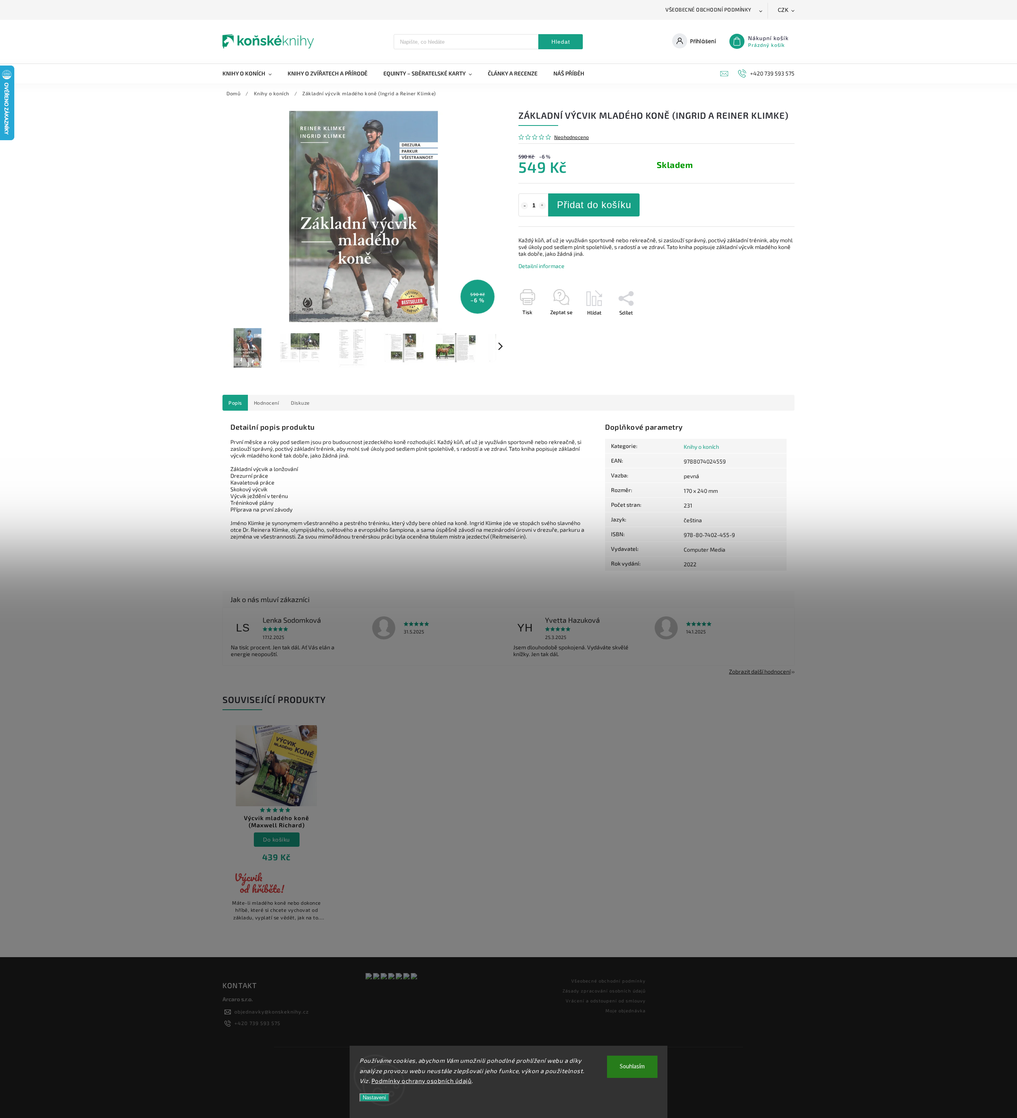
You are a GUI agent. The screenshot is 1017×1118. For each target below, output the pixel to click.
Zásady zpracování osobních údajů (604, 990)
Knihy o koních (701, 446)
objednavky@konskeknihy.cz (271, 1011)
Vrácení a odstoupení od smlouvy (606, 1000)
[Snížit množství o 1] (524, 205)
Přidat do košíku (594, 204)
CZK (783, 10)
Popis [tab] (235, 403)
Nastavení (374, 1098)
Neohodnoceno (571, 137)
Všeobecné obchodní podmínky (708, 9)
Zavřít (769, 326)
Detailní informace (541, 266)
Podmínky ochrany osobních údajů (421, 1080)
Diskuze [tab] (300, 403)
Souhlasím (632, 1066)
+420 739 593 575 (257, 1023)
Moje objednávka (625, 1010)
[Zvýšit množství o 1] (542, 205)
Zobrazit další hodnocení (760, 671)
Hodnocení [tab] (266, 403)
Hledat (560, 42)
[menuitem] (251, 73)
